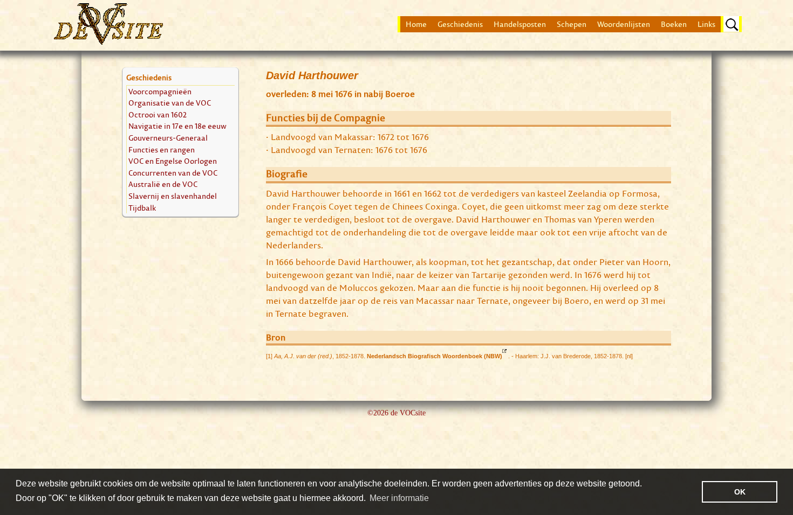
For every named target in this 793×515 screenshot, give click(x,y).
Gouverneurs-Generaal (168, 137)
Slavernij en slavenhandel (172, 195)
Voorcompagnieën (160, 91)
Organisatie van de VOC (169, 102)
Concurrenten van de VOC (172, 172)
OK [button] (740, 492)
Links (706, 24)
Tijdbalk (142, 207)
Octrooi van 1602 (157, 114)
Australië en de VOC (162, 184)
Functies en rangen (161, 149)
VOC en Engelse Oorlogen (172, 160)
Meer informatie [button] (399, 498)
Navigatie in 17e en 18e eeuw (177, 125)
